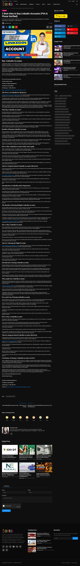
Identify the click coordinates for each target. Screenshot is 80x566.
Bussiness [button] (31, 4)
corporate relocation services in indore (62, 122)
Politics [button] (37, 4)
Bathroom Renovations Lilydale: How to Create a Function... (43, 456)
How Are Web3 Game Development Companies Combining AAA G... (25, 475)
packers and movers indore (60, 101)
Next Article (30, 403)
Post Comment (6, 510)
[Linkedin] (3, 550)
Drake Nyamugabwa (67, 48)
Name (3, 490)
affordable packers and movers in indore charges (64, 135)
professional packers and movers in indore (63, 130)
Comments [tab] (6, 486)
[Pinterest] (20, 546)
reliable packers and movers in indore (62, 119)
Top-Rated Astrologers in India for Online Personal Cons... (44, 548)
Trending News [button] (23, 4)
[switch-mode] (77, 1)
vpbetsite (38, 476)
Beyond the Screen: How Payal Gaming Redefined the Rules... (69, 68)
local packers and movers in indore (61, 125)
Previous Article (23, 403)
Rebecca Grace (21, 478)
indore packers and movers (60, 106)
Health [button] (48, 4)
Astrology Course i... (40, 550)
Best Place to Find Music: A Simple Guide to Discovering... (43, 534)
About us (10, 1)
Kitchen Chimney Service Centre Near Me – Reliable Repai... (9, 474)
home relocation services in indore (61, 133)
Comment (4, 495)
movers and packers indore (60, 103)
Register (73, 1)
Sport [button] (43, 4)
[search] (77, 4)
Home (17, 4)
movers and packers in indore (60, 98)
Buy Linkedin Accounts (10, 396)
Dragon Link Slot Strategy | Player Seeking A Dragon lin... (43, 474)
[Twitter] (6, 546)
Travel (56, 95)
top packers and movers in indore (61, 109)
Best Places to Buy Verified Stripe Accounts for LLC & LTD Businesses (40, 406)
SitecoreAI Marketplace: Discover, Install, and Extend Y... (9, 456)
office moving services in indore (61, 141)
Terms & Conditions (65, 562)
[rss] (6, 550)
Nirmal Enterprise (5, 476)
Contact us (15, 1)
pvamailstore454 (13, 427)
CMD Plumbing (39, 459)
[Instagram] (10, 546)
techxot (3, 459)
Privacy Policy (74, 562)
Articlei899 (39, 536)
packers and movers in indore (65, 95)
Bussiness (8, 8)
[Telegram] (17, 546)
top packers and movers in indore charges (63, 114)
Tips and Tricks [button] (56, 4)
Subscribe (75, 538)
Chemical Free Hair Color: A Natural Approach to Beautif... (26, 456)
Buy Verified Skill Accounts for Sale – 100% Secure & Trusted (14, 406)
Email (29, 490)
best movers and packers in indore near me (63, 138)
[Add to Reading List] (51, 27)
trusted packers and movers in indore (62, 117)
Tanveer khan (39, 543)
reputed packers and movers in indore (62, 143)
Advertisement (5, 1)
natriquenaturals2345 (23, 459)
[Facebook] (3, 546)
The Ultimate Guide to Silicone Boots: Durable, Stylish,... (43, 541)
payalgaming (65, 70)
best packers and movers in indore (61, 111)
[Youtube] (13, 546)
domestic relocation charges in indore (62, 127)
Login (69, 1)
